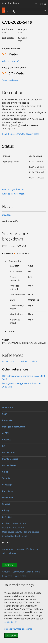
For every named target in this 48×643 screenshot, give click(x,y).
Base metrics (15, 261)
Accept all (11, 635)
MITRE (5, 361)
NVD (13, 361)
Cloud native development (14, 536)
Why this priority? (10, 61)
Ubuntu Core (8, 452)
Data (8, 523)
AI (3, 523)
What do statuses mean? (13, 193)
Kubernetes (7, 420)
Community (18, 571)
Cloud (5, 472)
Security (6, 478)
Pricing (5, 510)
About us (6, 571)
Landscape (7, 484)
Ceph (4, 414)
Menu (43, 4)
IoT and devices (31, 532)
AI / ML (5, 433)
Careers (29, 571)
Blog (37, 571)
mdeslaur (6, 215)
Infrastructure (19, 523)
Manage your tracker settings (18, 629)
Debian (34, 361)
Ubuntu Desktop (10, 459)
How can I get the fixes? (13, 189)
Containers (7, 491)
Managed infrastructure (13, 426)
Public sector (32, 549)
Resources (7, 576)
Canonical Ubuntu (10, 3)
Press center (20, 576)
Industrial (19, 549)
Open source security (12, 532)
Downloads (7, 497)
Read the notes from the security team (20, 134)
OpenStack (7, 407)
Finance (12, 553)
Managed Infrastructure (13, 527)
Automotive (7, 549)
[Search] (36, 4)
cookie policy (10, 622)
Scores (12, 331)
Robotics (6, 439)
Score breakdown (10, 80)
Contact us (9, 565)
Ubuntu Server (9, 465)
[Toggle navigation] (45, 11)
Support (6, 504)
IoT (3, 446)
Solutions (6, 517)
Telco (4, 553)
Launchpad (23, 361)
